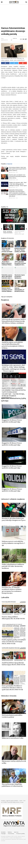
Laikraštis (5, 597)
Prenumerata (11, 833)
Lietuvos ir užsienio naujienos (13, 499)
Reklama (10, 832)
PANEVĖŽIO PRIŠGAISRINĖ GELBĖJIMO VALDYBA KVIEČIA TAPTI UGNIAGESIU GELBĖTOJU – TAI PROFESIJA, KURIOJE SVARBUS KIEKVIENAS (18, 193)
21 (17, 179)
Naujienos (5, 300)
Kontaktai (3, 832)
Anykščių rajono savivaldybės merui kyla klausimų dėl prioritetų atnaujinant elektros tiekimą (17, 176)
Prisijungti (3, 833)
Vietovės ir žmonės (8, 696)
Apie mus (16, 832)
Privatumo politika (20, 833)
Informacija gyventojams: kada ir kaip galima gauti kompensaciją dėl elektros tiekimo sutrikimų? (17, 169)
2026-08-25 (12, 172)
